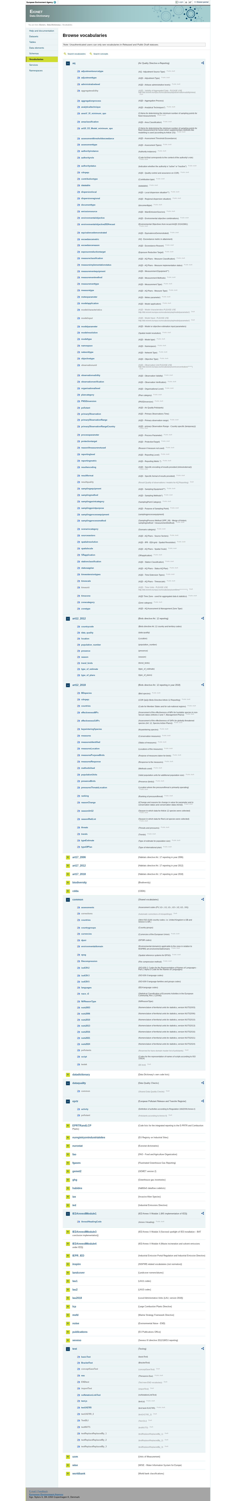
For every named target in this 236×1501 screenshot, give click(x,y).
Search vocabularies (77, 54)
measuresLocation (90, 748)
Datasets (33, 36)
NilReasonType (88, 1001)
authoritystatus (88, 166)
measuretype (87, 290)
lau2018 (77, 1298)
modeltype (86, 339)
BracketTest (87, 1363)
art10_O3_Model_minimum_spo (97, 128)
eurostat (77, 1145)
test (74, 1348)
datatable (85, 185)
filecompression (89, 961)
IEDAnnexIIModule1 (84, 1213)
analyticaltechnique (91, 107)
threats (84, 827)
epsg (83, 955)
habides (77, 1188)
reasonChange (88, 802)
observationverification (92, 382)
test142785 (86, 1407)
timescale (86, 581)
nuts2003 (85, 1007)
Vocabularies (36, 59)
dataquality (79, 1083)
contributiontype (89, 179)
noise (75, 1323)
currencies (86, 934)
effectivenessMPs (89, 712)
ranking (85, 796)
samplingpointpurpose (92, 508)
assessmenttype (89, 144)
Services (33, 65)
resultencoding (88, 467)
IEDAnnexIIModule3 (84, 1231)
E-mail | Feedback (38, 1491)
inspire (76, 1264)
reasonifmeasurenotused (93, 448)
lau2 (75, 1289)
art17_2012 (79, 865)
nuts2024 (85, 1044)
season (84, 657)
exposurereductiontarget (93, 252)
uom (75, 1456)
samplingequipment (91, 488)
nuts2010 (85, 1020)
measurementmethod (91, 277)
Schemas (34, 53)
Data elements (36, 48)
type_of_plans (88, 675)
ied (74, 1205)
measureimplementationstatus (96, 265)
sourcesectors (88, 535)
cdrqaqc (85, 172)
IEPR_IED (78, 1255)
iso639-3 (85, 975)
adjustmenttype (88, 77)
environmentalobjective (93, 218)
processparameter (90, 435)
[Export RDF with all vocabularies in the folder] (202, 63)
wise (75, 1465)
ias (74, 1196)
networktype (87, 352)
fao (74, 1154)
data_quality (87, 632)
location (85, 638)
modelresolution (89, 332)
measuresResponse (91, 761)
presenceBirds (88, 781)
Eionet (42, 25)
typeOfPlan (86, 847)
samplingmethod (89, 495)
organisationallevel (90, 388)
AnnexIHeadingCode (91, 1221)
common (77, 899)
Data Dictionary (53, 25)
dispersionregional (90, 198)
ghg (74, 1179)
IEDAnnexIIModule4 (84, 1243)
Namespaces (36, 70)
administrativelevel (90, 84)
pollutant (85, 408)
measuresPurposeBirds (93, 755)
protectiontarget (89, 441)
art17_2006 (79, 857)
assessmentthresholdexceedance (97, 138)
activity (84, 1109)
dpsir (83, 940)
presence (85, 651)
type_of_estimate (89, 669)
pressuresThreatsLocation (94, 787)
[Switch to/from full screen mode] (191, 2)
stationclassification (91, 561)
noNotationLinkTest (91, 1395)
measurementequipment (93, 271)
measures (86, 735)
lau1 (75, 1281)
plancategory (87, 395)
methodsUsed (88, 768)
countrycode (87, 626)
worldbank (78, 1473)
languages (86, 987)
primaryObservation (91, 414)
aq (73, 63)
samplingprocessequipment (95, 514)
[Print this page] (186, 2)
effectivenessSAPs (90, 721)
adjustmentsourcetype (92, 71)
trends (84, 834)
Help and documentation (41, 30)
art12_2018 (79, 685)
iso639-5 (85, 981)
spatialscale (87, 548)
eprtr (75, 1101)
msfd (75, 1315)
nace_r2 (85, 994)
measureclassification (92, 258)
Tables (32, 42)
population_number (91, 645)
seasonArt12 (87, 811)
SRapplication (88, 555)
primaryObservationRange (94, 420)
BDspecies (86, 693)
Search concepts (100, 54)
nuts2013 (85, 1026)
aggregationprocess (91, 101)
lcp (74, 1306)
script (84, 1056)
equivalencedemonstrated (94, 232)
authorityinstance (89, 151)
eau (83, 1375)
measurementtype (90, 284)
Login (180, 2)
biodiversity (79, 882)
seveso (76, 1340)
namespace (86, 345)
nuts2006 (85, 1013)
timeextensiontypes (91, 574)
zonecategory (88, 602)
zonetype (85, 608)
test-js (84, 1401)
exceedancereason (90, 245)
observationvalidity (90, 375)
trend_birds (87, 663)
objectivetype (87, 358)
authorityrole (87, 157)
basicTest (86, 1357)
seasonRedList (88, 819)
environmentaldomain (92, 946)
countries (86, 706)
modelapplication (90, 303)
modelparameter (89, 326)
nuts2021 (85, 1038)
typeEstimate (87, 840)
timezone (85, 596)
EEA (42, 2)
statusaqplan (87, 568)
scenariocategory (89, 529)
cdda (75, 891)
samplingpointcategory (92, 501)
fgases (76, 1163)
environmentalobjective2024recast (98, 224)
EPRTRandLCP (81, 1125)
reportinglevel (88, 454)
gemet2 (76, 1171)
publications (79, 1332)
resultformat (87, 475)
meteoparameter (89, 297)
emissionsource (89, 211)
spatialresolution (89, 542)
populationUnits (89, 774)
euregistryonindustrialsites (88, 1137)
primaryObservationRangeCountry (98, 426)
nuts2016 (85, 1032)
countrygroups (88, 928)
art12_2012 (79, 618)
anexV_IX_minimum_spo (93, 113)
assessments (87, 907)
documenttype (88, 205)
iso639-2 (85, 968)
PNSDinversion (88, 401)
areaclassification (90, 122)
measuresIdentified (90, 742)
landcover (78, 1272)
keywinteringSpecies (91, 729)
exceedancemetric (90, 239)
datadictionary (81, 1074)
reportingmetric (89, 461)
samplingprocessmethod (93, 520)
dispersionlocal (89, 192)
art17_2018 (79, 874)
